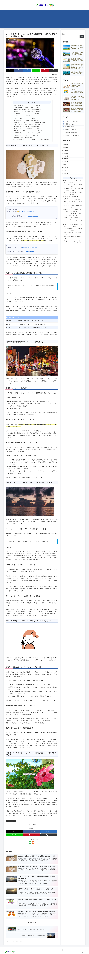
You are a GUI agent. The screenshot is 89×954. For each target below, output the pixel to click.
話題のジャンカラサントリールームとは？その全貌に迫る (27, 105)
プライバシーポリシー (67, 949)
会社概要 (75, 949)
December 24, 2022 (29, 251)
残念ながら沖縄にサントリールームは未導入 (25, 118)
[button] (53, 70)
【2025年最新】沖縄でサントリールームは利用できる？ (27, 113)
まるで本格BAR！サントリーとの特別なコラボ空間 (27, 107)
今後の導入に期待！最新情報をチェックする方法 (26, 120)
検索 (63, 34)
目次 (29, 102)
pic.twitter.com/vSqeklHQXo (29, 247)
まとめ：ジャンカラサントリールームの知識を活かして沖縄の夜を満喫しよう (32, 139)
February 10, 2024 (33, 216)
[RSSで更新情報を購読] (33, 842)
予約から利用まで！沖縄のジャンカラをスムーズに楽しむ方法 (28, 130)
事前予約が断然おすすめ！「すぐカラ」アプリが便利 (27, 132)
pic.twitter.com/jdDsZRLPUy (26, 211)
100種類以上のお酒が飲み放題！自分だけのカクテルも (28, 109)
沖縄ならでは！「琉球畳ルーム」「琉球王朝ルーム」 (27, 126)
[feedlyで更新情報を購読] (30, 842)
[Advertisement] (44, 19)
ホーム (60, 949)
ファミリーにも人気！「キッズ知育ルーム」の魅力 (27, 128)
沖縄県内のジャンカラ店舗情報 (22, 116)
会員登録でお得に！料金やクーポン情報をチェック (27, 135)
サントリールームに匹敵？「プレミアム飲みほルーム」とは (29, 124)
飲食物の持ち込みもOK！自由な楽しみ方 (24, 137)
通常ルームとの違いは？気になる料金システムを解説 (27, 111)
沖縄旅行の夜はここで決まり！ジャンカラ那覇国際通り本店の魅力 (29, 122)
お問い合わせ (81, 949)
